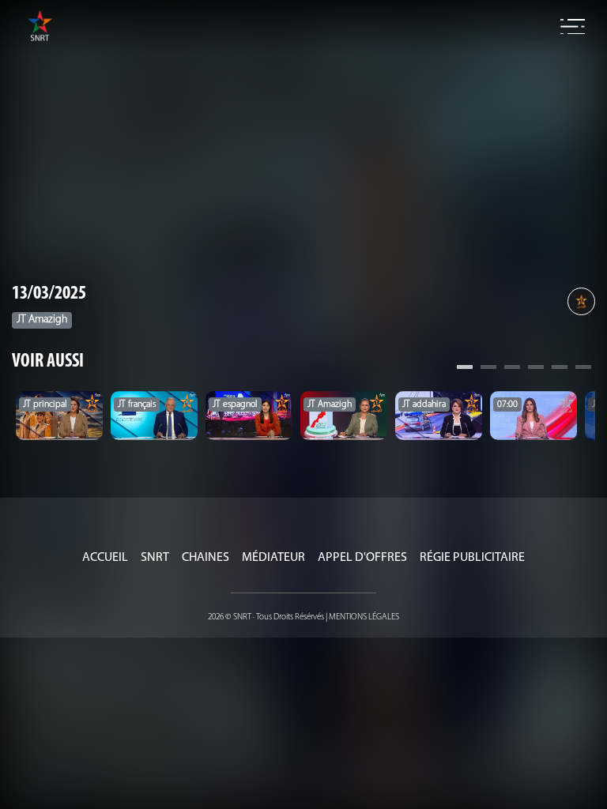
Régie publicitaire (472, 557)
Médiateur (273, 557)
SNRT (155, 557)
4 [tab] (536, 369)
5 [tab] (559, 369)
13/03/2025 (49, 293)
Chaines (205, 557)
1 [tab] (465, 369)
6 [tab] (583, 369)
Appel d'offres (362, 557)
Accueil (105, 557)
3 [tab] (512, 369)
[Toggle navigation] (572, 27)
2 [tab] (488, 369)
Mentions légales (364, 617)
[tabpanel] (59, 415)
